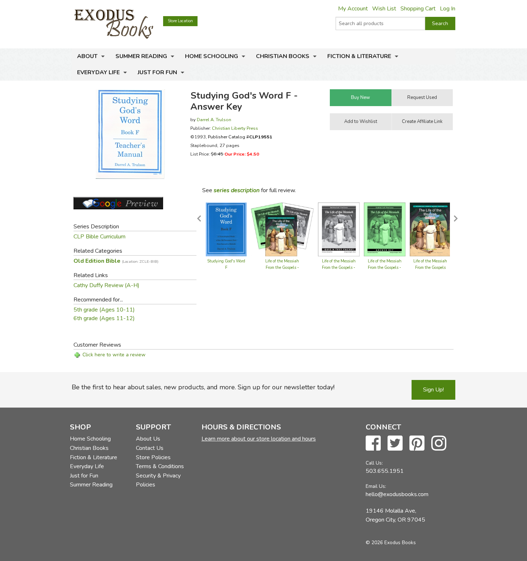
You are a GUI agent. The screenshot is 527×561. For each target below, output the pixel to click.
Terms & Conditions (160, 466)
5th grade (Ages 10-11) (104, 310)
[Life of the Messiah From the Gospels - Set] (282, 229)
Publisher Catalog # (240, 137)
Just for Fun (157, 72)
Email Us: (376, 486)
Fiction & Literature (359, 56)
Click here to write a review (114, 354)
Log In (447, 9)
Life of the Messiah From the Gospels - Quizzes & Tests (339, 267)
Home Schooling (211, 56)
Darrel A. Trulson (214, 120)
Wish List (384, 9)
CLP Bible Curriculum (99, 237)
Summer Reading (141, 56)
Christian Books (282, 56)
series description (237, 190)
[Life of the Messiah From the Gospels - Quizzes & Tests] (339, 229)
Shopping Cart (418, 9)
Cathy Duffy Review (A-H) (106, 285)
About (87, 56)
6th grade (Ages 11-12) (104, 318)
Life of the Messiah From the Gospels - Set (282, 267)
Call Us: (374, 463)
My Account (353, 9)
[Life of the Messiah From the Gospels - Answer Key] (384, 229)
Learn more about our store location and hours (258, 439)
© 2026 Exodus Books (391, 542)
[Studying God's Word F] (226, 229)
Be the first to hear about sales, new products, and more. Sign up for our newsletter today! (203, 387)
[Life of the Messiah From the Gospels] (430, 229)
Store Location (180, 21)
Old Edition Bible (115, 261)
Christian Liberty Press (235, 128)
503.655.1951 (385, 471)
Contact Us (149, 448)
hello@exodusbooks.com (397, 494)
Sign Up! (433, 390)
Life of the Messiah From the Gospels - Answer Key (385, 267)
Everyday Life (98, 72)
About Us (148, 439)
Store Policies (153, 457)
